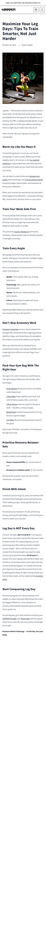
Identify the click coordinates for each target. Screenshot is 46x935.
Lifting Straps (11, 404)
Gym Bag (9, 420)
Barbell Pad (11, 412)
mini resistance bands (34, 179)
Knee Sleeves (11, 388)
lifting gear (25, 618)
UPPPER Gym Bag (9, 618)
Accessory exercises (10, 329)
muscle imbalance (21, 231)
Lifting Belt (10, 396)
